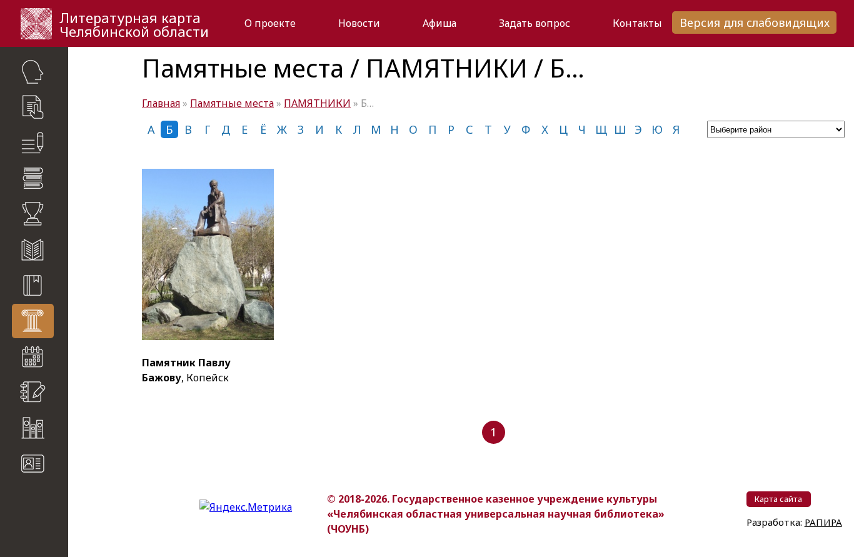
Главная (161, 103)
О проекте (270, 23)
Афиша (439, 23)
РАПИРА (823, 522)
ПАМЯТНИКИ (317, 103)
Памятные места (232, 103)
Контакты (637, 23)
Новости (359, 23)
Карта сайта (37, 500)
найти (57, 524)
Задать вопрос (534, 23)
